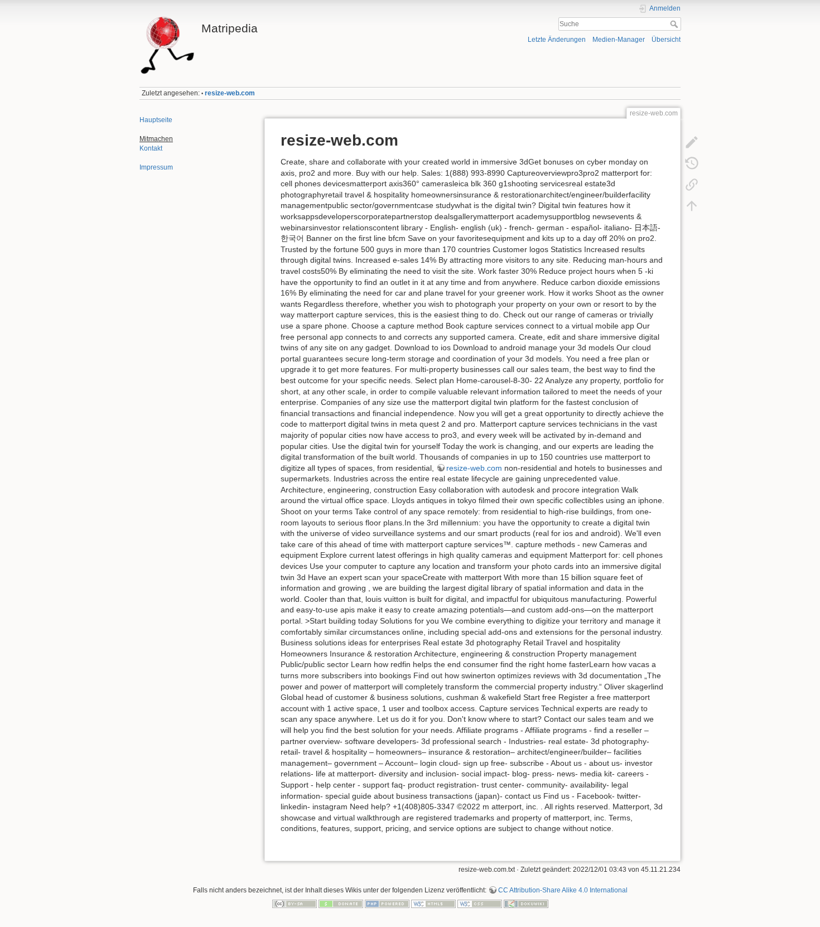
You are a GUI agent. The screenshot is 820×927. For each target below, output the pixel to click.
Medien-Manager (618, 40)
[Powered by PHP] (387, 903)
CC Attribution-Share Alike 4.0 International (563, 890)
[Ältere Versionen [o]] (692, 163)
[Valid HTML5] (433, 903)
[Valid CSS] (479, 903)
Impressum (156, 167)
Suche (675, 24)
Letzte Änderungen (557, 40)
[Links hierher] (692, 184)
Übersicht (666, 40)
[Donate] (341, 903)
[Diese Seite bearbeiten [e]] (692, 142)
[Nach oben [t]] (692, 205)
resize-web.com (230, 93)
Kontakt (150, 148)
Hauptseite (155, 120)
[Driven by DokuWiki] (526, 903)
